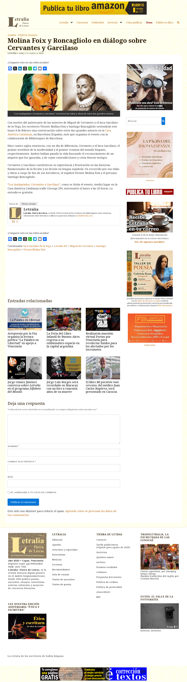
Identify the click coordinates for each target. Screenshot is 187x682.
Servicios (113, 22)
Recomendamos (61, 569)
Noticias (57, 559)
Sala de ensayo (60, 574)
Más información (164, 305)
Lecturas (57, 564)
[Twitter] (17, 221)
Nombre (13, 446)
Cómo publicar (134, 22)
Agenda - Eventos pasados (22, 35)
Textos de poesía (61, 584)
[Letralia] (15, 213)
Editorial (57, 539)
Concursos (82, 22)
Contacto (101, 539)
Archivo (100, 562)
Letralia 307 (60, 246)
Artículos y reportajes (65, 549)
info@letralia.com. (85, 215)
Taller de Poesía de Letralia (148, 301)
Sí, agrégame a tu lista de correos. (33, 492)
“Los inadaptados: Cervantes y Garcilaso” (34, 184)
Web (10, 477)
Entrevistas (58, 554)
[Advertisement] (64, 274)
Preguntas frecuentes (108, 577)
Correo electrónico (22, 461)
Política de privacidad (109, 587)
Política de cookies (107, 582)
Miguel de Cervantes (81, 246)
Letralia (63, 22)
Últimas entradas (29, 204)
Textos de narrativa (63, 579)
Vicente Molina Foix (34, 249)
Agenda (56, 544)
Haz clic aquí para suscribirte (150, 241)
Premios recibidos (106, 567)
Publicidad (98, 22)
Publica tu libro (164, 22)
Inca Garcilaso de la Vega (37, 246)
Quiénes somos (105, 557)
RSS (98, 597)
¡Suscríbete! (103, 592)
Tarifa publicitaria (113, 546)
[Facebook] (13, 221)
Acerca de (13, 204)
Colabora (101, 572)
